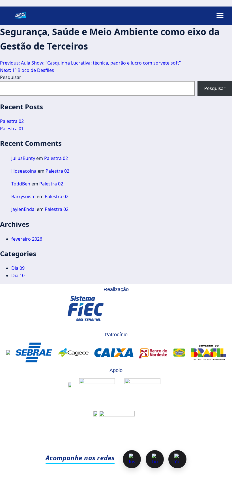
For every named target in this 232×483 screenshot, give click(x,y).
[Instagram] (132, 459)
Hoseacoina (23, 171)
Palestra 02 (12, 121)
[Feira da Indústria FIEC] (20, 15)
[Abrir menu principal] (220, 15)
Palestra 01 (12, 128)
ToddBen (20, 184)
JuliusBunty (23, 158)
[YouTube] (177, 459)
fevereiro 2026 (26, 239)
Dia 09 (18, 268)
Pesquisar (10, 77)
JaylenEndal (23, 209)
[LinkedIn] (155, 459)
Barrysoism (23, 196)
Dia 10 (18, 275)
